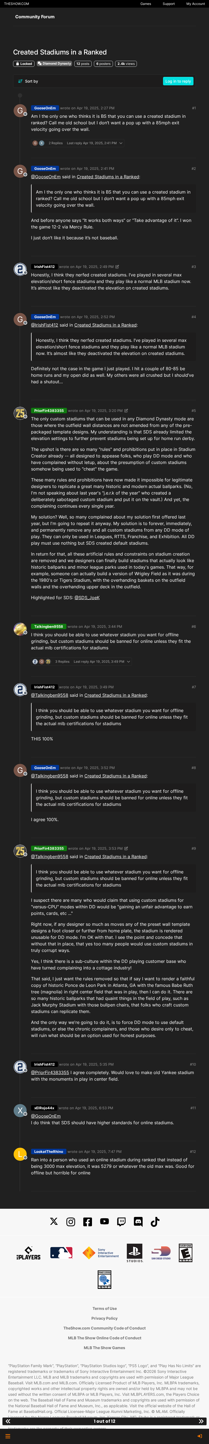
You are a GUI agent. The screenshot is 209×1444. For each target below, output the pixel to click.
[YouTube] (104, 1222)
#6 (194, 626)
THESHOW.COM (16, 4)
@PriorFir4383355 (50, 1072)
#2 (194, 168)
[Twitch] (121, 1222)
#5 (194, 410)
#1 (194, 108)
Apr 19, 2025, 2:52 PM (96, 317)
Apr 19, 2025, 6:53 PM (94, 1108)
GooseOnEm (45, 108)
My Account (195, 4)
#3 (194, 266)
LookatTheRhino (48, 1151)
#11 (193, 1108)
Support (169, 4)
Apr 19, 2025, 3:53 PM (104, 848)
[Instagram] (70, 1222)
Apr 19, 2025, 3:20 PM (104, 410)
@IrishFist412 (44, 325)
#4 (194, 317)
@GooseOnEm (46, 176)
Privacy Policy (104, 1318)
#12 (193, 1151)
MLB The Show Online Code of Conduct (104, 1338)
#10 (193, 1064)
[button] (7, 1436)
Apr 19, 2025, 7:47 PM (103, 1151)
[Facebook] (87, 1222)
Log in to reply (178, 81)
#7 (194, 687)
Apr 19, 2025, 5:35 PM (95, 1064)
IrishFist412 (44, 266)
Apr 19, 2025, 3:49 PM (95, 687)
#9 (194, 848)
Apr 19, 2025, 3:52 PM (96, 767)
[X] (54, 1222)
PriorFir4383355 (49, 410)
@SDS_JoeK (87, 597)
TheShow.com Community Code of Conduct (104, 1328)
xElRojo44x (44, 1108)
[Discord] (138, 1222)
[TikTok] (155, 1222)
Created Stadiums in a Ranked (108, 176)
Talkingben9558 (48, 626)
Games (145, 4)
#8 (194, 767)
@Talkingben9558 (49, 695)
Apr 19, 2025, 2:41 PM (95, 168)
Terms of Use (105, 1308)
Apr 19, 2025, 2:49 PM (95, 266)
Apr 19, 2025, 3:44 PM (103, 626)
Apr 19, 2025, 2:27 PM (96, 108)
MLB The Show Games (104, 1347)
